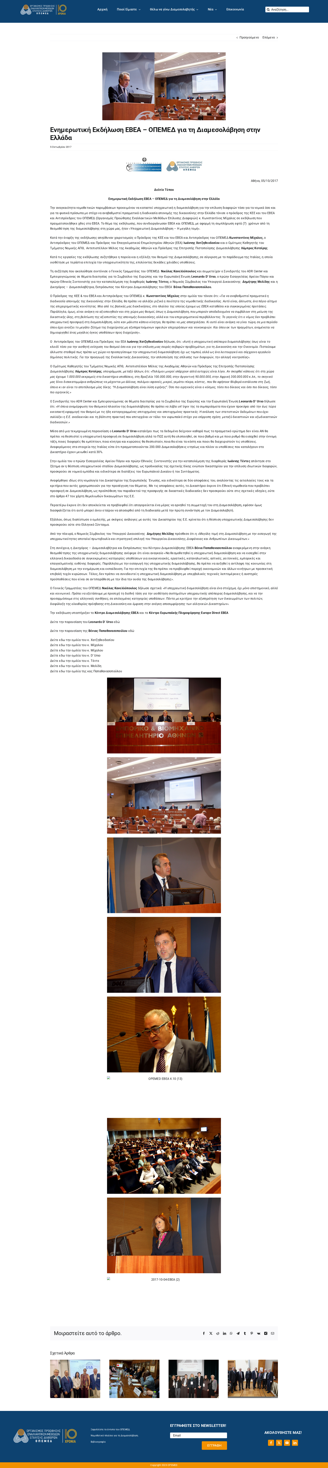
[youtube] (287, 1443)
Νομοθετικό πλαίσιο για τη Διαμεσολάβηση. (115, 1435)
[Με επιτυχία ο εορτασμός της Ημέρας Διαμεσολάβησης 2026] (253, 1361)
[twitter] (279, 1443)
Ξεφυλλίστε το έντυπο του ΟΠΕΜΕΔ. (110, 1429)
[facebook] (271, 1443)
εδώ (117, 622)
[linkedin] (295, 1443)
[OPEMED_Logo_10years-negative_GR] (43, 4)
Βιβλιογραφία (98, 1442)
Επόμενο (269, 37)
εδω (62, 640)
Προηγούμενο (249, 37)
